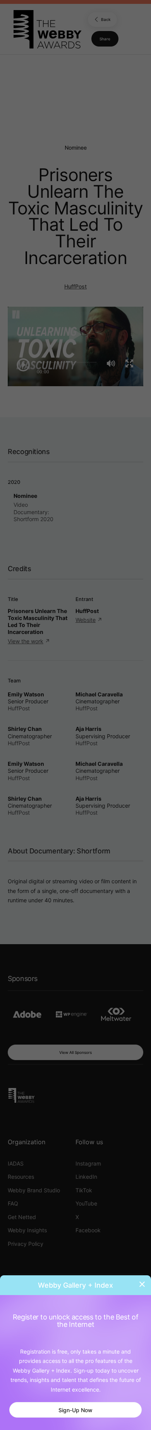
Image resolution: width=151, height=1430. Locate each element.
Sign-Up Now (75, 1410)
